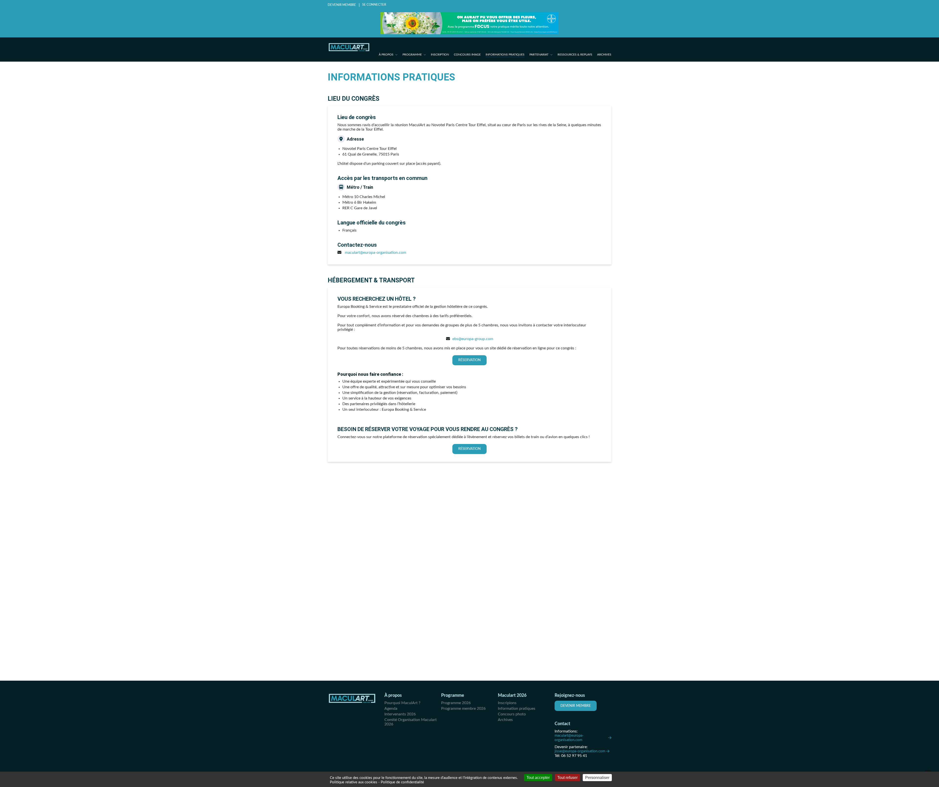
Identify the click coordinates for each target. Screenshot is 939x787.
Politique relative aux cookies (353, 782)
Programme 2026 (456, 703)
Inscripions (507, 703)
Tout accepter (538, 778)
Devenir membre (342, 5)
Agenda (390, 708)
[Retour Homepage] (349, 47)
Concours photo (512, 714)
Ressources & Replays (575, 54)
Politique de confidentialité (402, 782)
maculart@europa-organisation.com (569, 738)
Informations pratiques (505, 54)
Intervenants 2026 (400, 714)
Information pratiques (516, 708)
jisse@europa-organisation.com (580, 751)
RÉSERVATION (469, 360)
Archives (604, 54)
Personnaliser (597, 778)
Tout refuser (567, 778)
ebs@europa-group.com (472, 339)
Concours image (467, 54)
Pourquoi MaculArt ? (402, 703)
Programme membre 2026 (463, 708)
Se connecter (374, 4)
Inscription (440, 54)
